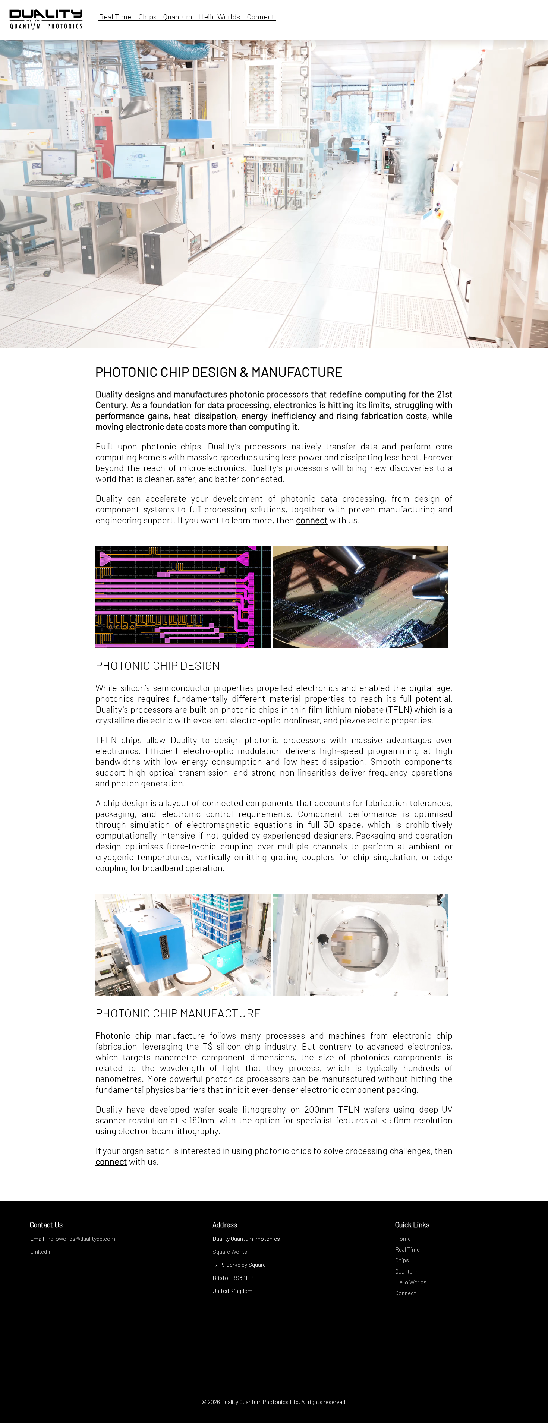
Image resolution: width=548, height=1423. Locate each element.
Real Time (115, 16)
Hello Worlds (218, 16)
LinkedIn (41, 1251)
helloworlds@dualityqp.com (81, 1238)
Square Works (229, 1251)
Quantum (176, 16)
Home (403, 1238)
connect (312, 519)
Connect (260, 16)
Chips (146, 16)
